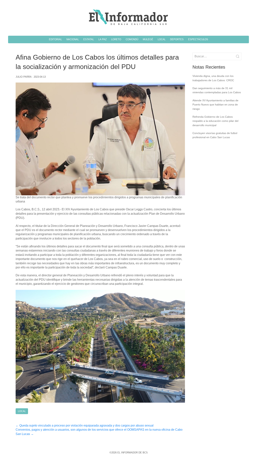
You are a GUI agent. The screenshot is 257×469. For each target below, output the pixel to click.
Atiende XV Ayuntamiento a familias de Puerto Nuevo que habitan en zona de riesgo (215, 104)
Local (22, 411)
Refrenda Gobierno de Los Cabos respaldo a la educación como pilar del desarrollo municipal (215, 121)
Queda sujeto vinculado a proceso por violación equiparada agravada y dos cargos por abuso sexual (85, 425)
